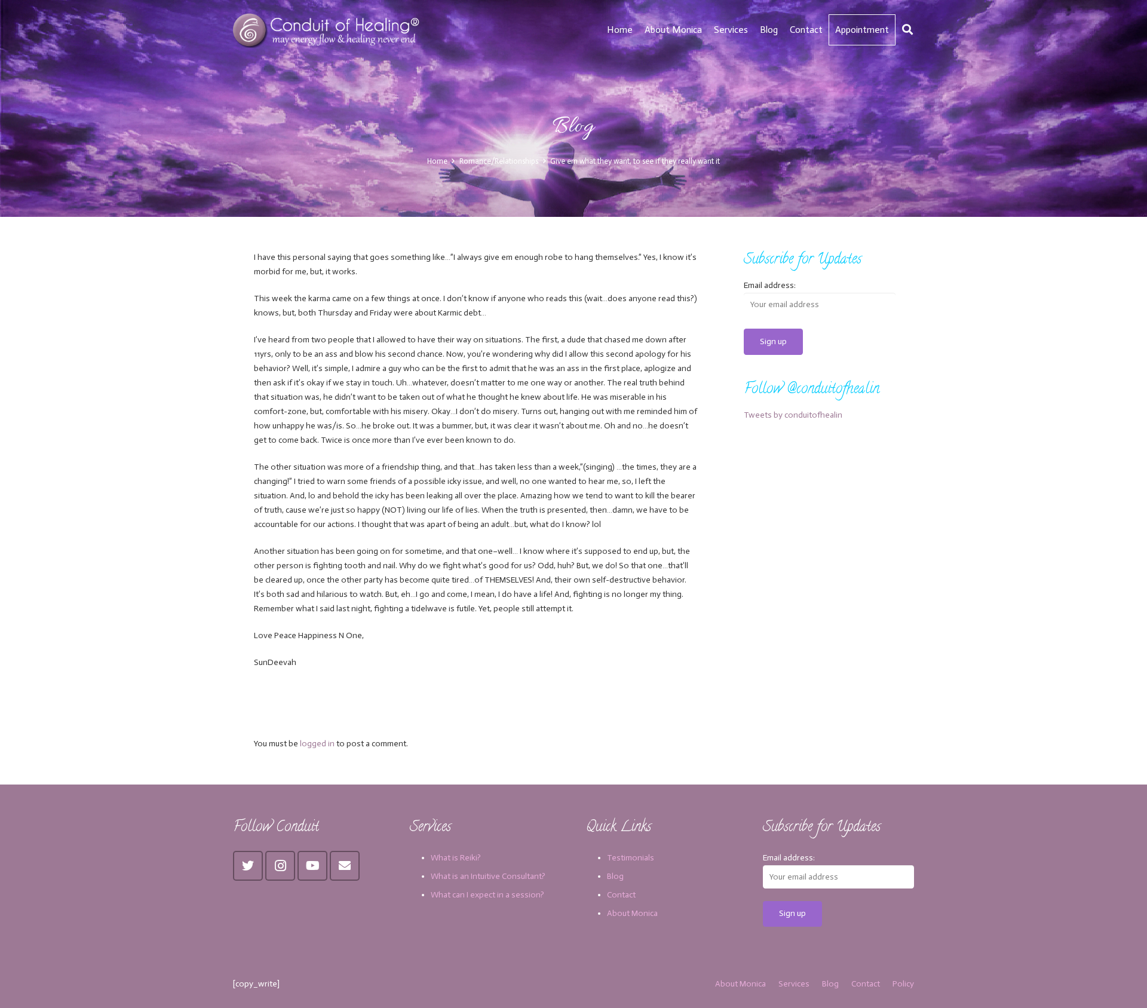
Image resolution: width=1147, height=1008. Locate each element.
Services (793, 984)
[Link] (327, 30)
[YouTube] (312, 866)
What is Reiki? (456, 858)
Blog (615, 876)
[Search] (907, 29)
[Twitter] (248, 866)
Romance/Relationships (498, 161)
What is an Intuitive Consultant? (488, 876)
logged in (317, 744)
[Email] (345, 866)
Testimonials (630, 858)
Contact (621, 895)
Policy (903, 984)
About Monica (632, 913)
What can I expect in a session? (487, 895)
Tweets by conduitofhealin (793, 415)
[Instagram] (280, 866)
